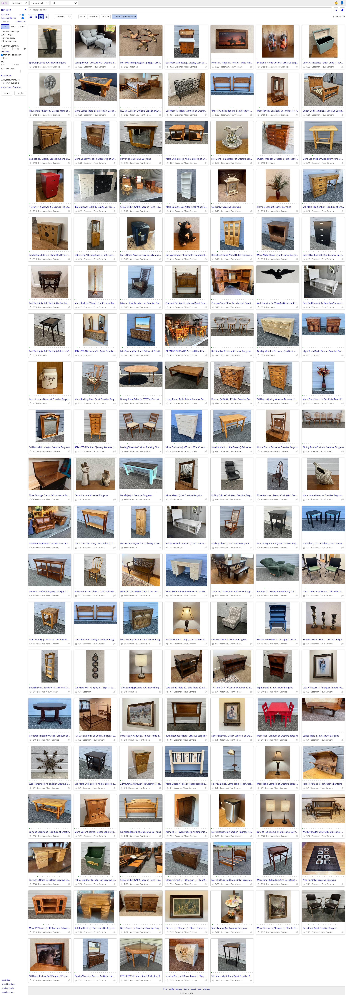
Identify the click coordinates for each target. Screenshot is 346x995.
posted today (9, 38)
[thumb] (35, 16)
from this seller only (12, 54)
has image (8, 34)
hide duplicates (10, 41)
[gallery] (41, 16)
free (5, 58)
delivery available (11, 83)
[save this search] (342, 9)
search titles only (11, 31)
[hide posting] (69, 66)
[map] (46, 16)
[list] (30, 16)
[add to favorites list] (30, 66)
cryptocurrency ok (11, 79)
